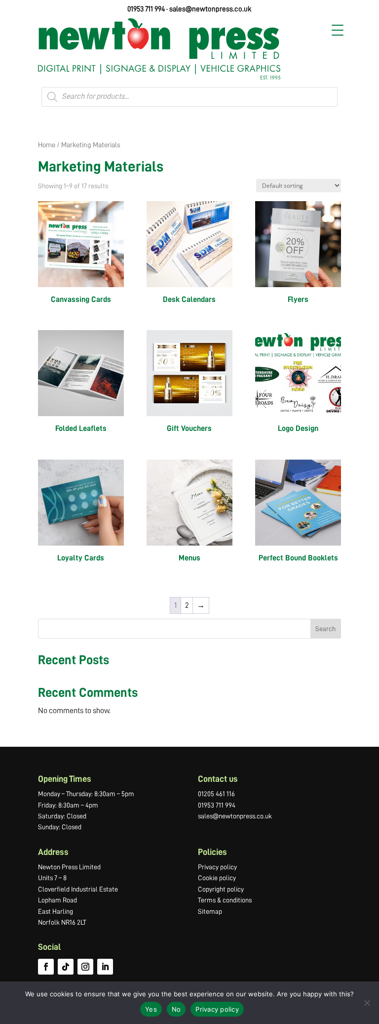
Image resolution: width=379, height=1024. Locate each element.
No (176, 1009)
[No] (367, 1003)
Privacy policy (217, 866)
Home (46, 144)
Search (325, 628)
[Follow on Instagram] (85, 967)
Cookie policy (217, 877)
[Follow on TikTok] (66, 967)
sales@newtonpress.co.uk (210, 9)
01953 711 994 (146, 9)
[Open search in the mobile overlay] (189, 97)
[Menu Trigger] (337, 30)
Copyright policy (221, 889)
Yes (151, 1009)
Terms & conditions (225, 899)
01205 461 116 (216, 793)
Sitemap (210, 911)
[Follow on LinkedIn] (105, 967)
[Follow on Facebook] (46, 967)
